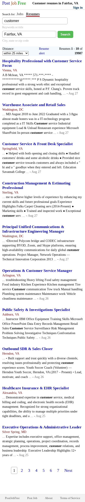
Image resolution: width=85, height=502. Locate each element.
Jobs (19, 14)
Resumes (33, 14)
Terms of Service (70, 498)
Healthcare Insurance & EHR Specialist (35, 388)
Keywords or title (12, 27)
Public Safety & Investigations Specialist (36, 310)
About (49, 498)
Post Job (32, 498)
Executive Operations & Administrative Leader (42, 427)
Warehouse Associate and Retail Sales (34, 105)
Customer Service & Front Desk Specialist (37, 144)
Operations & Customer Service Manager (37, 270)
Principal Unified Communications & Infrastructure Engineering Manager (33, 229)
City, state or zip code (15, 40)
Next (68, 470)
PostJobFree (12, 498)
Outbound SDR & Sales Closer (27, 349)
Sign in (78, 7)
